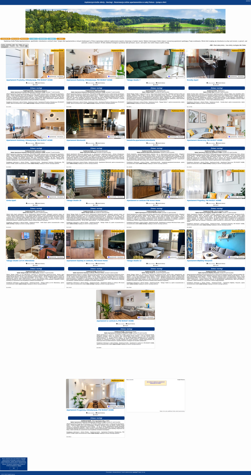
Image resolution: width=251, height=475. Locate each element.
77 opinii (52, 92)
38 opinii (162, 272)
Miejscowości (24, 38)
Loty (34, 38)
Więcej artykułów (129, 379)
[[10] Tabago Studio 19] (95, 184)
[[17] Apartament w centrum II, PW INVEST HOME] (125, 304)
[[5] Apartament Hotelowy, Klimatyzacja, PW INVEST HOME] (35, 124)
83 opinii (162, 92)
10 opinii (40, 212)
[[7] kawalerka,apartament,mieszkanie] (155, 124)
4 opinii (222, 92)
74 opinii (46, 272)
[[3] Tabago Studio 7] (155, 63)
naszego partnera (50, 103)
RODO (19, 465)
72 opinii (229, 212)
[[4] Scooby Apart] (215, 63)
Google (23, 458)
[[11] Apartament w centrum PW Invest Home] (155, 184)
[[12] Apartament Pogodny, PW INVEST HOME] (215, 184)
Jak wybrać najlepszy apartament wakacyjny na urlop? (156, 382)
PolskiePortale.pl (11, 474)
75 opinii (52, 152)
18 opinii (167, 152)
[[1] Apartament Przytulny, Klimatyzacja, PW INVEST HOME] (35, 63)
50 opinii (140, 333)
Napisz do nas (141, 472)
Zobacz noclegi (36, 88)
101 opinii (229, 152)
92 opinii (104, 152)
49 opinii (226, 272)
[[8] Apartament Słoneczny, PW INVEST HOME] (215, 124)
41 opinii (102, 212)
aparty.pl (248, 1)
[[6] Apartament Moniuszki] (95, 124)
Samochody (42, 38)
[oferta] (48, 76)
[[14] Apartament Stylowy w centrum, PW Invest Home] (95, 244)
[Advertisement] (125, 364)
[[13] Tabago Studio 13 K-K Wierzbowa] (35, 244)
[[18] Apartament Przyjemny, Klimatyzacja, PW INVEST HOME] (95, 393)
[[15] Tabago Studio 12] (155, 244)
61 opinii (113, 422)
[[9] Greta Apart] (35, 184)
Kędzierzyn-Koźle (57, 50)
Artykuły (61, 38)
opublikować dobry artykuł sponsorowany (176, 411)
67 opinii (112, 92)
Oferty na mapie (15, 38)
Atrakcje (52, 38)
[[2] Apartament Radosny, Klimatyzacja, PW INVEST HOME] (95, 63)
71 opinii (169, 212)
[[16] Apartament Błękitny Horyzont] (215, 244)
